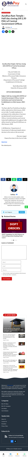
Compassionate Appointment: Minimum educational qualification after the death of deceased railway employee (10, 353)
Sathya (8, 27)
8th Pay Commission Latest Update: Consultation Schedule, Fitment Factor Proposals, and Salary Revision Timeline (10, 345)
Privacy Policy (4, 426)
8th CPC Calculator (6, 406)
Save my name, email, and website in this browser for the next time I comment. (14, 274)
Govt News (4, 408)
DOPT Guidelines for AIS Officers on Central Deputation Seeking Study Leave (13, 236)
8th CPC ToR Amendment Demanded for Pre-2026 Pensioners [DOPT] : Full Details (9, 336)
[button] (26, 4)
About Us (3, 419)
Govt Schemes (4, 410)
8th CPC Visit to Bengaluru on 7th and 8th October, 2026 (10, 360)
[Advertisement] (14, 48)
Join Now (22, 212)
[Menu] (2, 9)
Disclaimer (3, 423)
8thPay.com (10, 385)
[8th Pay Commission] (11, 4)
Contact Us (4, 421)
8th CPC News (4, 403)
